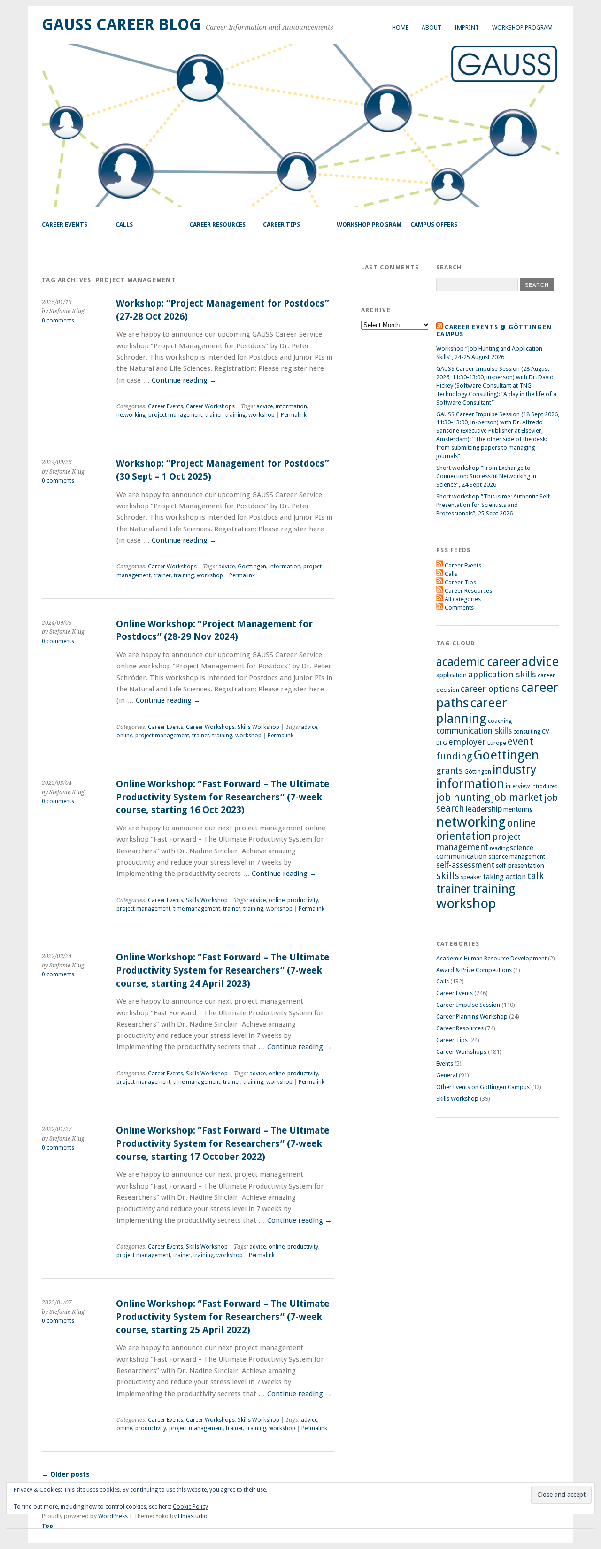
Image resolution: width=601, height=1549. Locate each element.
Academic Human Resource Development (491, 958)
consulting (526, 731)
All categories (463, 599)
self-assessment (465, 865)
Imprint (467, 27)
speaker (471, 877)
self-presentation (520, 865)
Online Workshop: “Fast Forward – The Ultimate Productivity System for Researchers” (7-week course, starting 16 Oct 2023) (222, 797)
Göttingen (477, 771)
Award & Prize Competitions (474, 970)
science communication (484, 852)
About (431, 27)
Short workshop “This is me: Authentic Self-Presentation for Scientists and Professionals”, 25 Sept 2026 (494, 505)
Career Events (64, 224)
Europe (496, 742)
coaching (500, 720)
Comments (459, 607)
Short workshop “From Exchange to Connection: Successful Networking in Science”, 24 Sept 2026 (486, 476)
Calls (124, 224)
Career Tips (281, 224)
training (235, 415)
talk (535, 876)
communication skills (474, 731)
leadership (484, 808)
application (451, 675)
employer (467, 742)
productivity (302, 900)
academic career (478, 662)
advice (264, 406)
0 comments (58, 320)
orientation (463, 836)
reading (499, 848)
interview (518, 786)
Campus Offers (433, 224)
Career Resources (217, 224)
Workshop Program (522, 27)
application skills (502, 674)
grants (449, 770)
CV (545, 731)
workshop (261, 415)
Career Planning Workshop (472, 1016)
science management (516, 856)
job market (517, 797)
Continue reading (184, 380)
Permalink (294, 415)
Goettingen (252, 566)
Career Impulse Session (468, 1004)
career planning (471, 710)
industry (514, 769)
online (124, 735)
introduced (544, 786)
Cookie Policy (190, 1506)
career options (490, 689)
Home (400, 27)
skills (447, 876)
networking (131, 415)
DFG (441, 743)
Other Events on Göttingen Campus (483, 1086)
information (291, 406)
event (520, 741)
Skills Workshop (258, 727)
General (446, 1075)
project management (175, 415)
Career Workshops (210, 406)
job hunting (463, 797)
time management (196, 908)
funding (454, 756)
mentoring (518, 809)
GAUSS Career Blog (121, 24)
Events (444, 1063)
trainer (214, 415)
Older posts (65, 1474)
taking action (504, 877)
